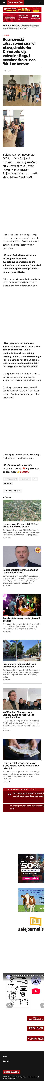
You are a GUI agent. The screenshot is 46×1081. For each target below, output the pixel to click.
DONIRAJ (24, 472)
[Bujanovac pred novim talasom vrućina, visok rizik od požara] (22, 650)
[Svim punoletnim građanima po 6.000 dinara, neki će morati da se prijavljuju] (22, 749)
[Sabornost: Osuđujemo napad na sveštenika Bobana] (22, 556)
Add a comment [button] (14, 491)
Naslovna (6, 25)
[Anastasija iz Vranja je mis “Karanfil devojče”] (22, 605)
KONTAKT (6, 1061)
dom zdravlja (25, 479)
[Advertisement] (23, 205)
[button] (4, 2)
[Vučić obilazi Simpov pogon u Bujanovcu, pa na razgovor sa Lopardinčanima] (22, 699)
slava (35, 479)
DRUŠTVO (15, 25)
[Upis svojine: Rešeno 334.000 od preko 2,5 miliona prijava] (22, 510)
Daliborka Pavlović (10, 479)
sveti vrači (8, 483)
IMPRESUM (6, 1057)
